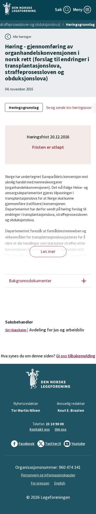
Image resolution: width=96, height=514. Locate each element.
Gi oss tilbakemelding (75, 356)
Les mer (48, 251)
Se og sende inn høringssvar (69, 107)
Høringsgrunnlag (80, 24)
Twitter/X (53, 443)
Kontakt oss (40, 429)
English (59, 483)
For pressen (40, 483)
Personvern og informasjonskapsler (48, 475)
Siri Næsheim (16, 330)
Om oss (60, 429)
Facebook (26, 443)
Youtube (78, 443)
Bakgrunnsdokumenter (30, 280)
